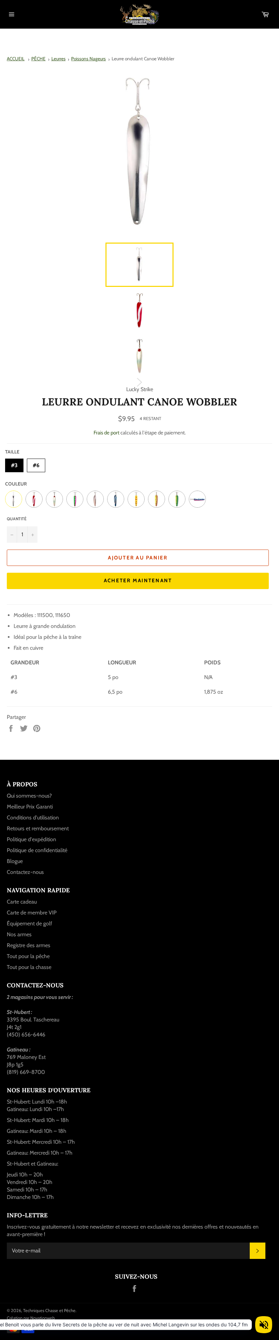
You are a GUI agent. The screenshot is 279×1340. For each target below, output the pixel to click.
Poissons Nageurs (88, 58)
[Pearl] (54, 499)
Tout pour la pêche (28, 956)
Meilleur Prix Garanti (30, 806)
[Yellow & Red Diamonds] (136, 499)
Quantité (17, 518)
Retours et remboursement (38, 828)
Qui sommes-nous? (29, 795)
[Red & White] (34, 499)
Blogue (15, 861)
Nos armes (19, 934)
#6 (36, 463)
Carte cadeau (22, 901)
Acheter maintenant (138, 580)
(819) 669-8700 (26, 1072)
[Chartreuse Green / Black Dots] (176, 499)
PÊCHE (38, 58)
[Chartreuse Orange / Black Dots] (156, 499)
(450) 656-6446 (26, 1034)
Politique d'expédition (31, 839)
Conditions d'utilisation (33, 817)
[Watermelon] (74, 499)
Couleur (16, 484)
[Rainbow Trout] (197, 499)
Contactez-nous (25, 872)
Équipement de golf (29, 923)
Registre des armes (28, 945)
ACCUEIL (15, 58)
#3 (14, 463)
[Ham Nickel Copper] (95, 499)
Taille (12, 452)
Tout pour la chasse (29, 967)
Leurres (58, 58)
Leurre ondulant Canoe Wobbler (143, 58)
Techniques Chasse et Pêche (49, 1310)
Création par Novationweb (31, 1318)
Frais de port (106, 433)
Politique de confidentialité (37, 850)
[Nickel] (13, 499)
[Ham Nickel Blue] (115, 499)
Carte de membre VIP (31, 912)
